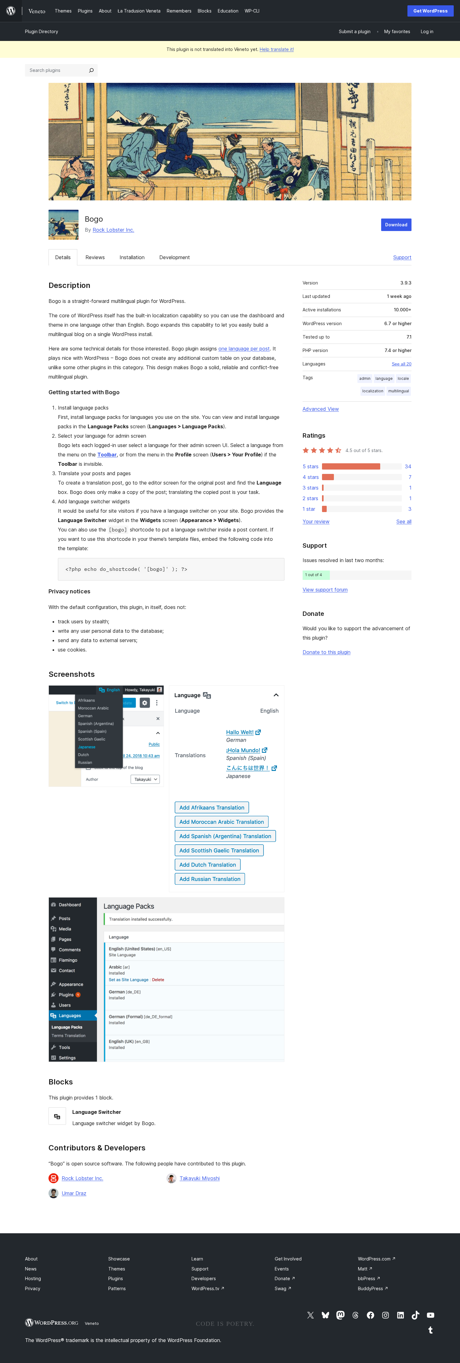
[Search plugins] (91, 70)
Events (282, 1268)
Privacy (32, 1288)
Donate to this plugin (326, 652)
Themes (116, 1268)
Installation (132, 257)
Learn (197, 1258)
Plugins (115, 1278)
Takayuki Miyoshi (200, 1178)
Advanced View (321, 409)
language (384, 378)
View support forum (325, 589)
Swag (283, 1288)
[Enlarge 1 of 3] (155, 694)
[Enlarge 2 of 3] (276, 694)
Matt (365, 1268)
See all (403, 521)
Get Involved (288, 1258)
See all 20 (401, 363)
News (31, 1268)
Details (63, 257)
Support (402, 257)
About (31, 1258)
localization (372, 391)
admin (365, 378)
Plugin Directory (41, 31)
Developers (204, 1278)
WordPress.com (377, 1258)
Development (174, 257)
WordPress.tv (208, 1288)
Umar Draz (74, 1193)
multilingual (398, 391)
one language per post (244, 348)
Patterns (117, 1288)
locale (403, 378)
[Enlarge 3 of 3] (276, 906)
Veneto (92, 1323)
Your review (316, 521)
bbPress (369, 1278)
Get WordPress (430, 10)
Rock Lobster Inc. (113, 230)
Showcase (119, 1258)
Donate (285, 1278)
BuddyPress (373, 1288)
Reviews (95, 257)
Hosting (33, 1278)
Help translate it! (277, 49)
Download (396, 224)
